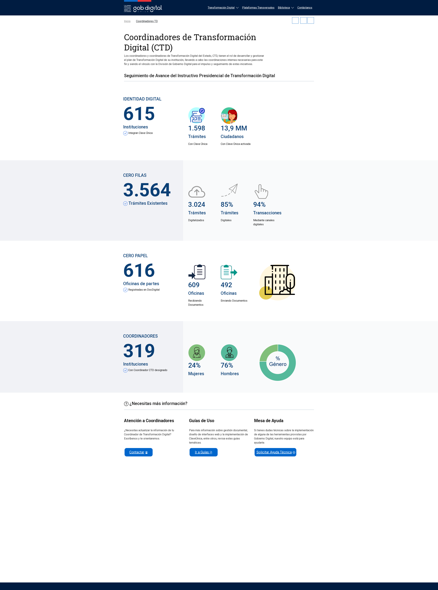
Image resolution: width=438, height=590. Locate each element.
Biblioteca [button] (284, 7)
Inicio (127, 21)
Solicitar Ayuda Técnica (274, 452)
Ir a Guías (202, 452)
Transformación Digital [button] (221, 7)
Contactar (136, 452)
